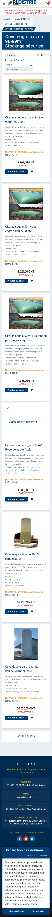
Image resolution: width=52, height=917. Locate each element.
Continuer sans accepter (37, 856)
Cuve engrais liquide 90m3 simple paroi (22, 556)
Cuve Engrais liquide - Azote (17, 24)
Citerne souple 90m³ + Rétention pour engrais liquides (26, 338)
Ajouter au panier (16, 171)
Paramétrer (16, 911)
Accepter (39, 911)
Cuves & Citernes (22, 19)
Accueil (6, 19)
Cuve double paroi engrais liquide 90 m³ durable (21, 669)
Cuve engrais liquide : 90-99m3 (19, 29)
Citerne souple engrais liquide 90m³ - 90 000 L (24, 120)
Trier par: (9, 64)
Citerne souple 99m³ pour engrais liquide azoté (21, 229)
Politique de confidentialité (24, 904)
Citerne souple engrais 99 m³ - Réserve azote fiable (24, 447)
